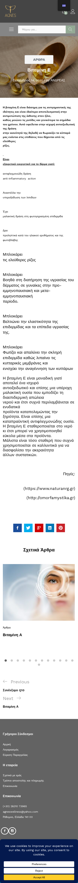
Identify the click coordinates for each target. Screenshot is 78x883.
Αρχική (7, 744)
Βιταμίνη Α (12, 635)
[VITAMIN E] (17, 528)
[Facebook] (5, 831)
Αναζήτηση (70, 29)
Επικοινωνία (10, 786)
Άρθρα (39, 60)
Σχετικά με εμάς (12, 775)
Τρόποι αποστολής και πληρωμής (23, 780)
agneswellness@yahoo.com (20, 811)
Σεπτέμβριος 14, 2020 (28, 80)
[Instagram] (12, 831)
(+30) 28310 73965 (15, 806)
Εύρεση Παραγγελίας (15, 754)
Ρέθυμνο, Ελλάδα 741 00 (18, 816)
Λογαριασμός (11, 749)
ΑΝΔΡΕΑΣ (58, 80)
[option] (39, 602)
